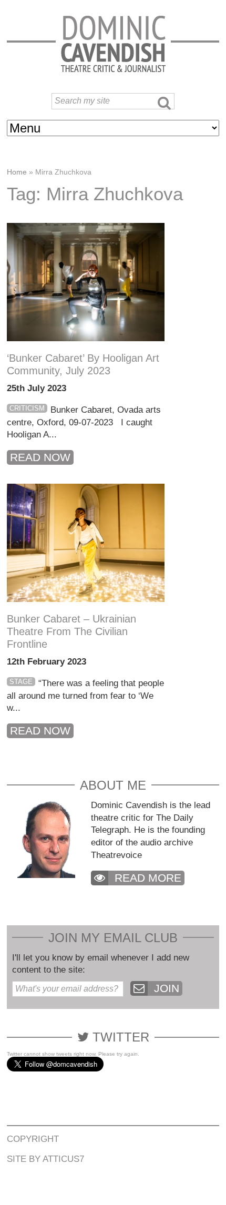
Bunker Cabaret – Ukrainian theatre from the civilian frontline (71, 631)
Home (17, 172)
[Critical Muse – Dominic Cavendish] (113, 43)
